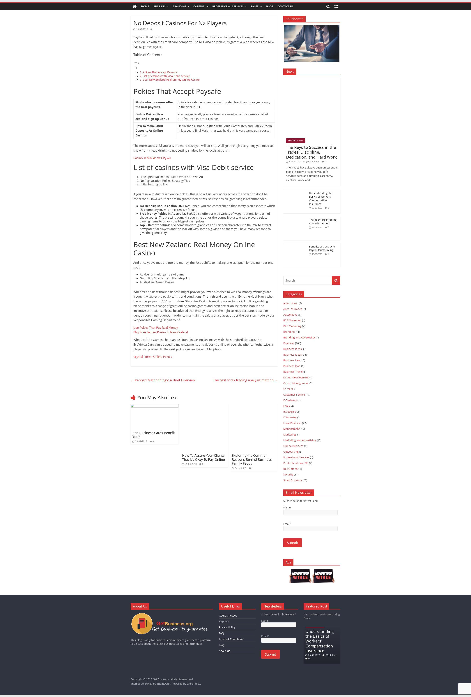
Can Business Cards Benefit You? (153, 435)
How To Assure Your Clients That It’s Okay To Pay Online (203, 457)
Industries (289, 411)
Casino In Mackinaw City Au (152, 158)
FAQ (221, 633)
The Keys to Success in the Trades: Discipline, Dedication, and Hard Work (311, 152)
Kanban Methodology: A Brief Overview (163, 380)
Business (159, 6)
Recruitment (291, 468)
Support (224, 621)
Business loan (291, 366)
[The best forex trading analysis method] (295, 218)
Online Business (293, 446)
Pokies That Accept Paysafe (160, 72)
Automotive (290, 314)
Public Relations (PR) (295, 463)
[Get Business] (135, 6)
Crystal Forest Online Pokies (152, 357)
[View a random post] (336, 6)
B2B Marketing (292, 320)
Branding (179, 6)
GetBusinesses (228, 615)
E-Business (290, 400)
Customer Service (294, 394)
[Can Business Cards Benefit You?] (154, 406)
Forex (286, 406)
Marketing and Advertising (299, 440)
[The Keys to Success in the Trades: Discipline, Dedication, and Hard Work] (311, 80)
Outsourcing (291, 451)
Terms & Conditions (231, 639)
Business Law (291, 360)
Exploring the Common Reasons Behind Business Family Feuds (252, 459)
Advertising (290, 303)
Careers (199, 6)
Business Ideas (292, 349)
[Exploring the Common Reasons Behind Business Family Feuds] (254, 406)
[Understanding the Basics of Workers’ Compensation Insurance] (295, 191)
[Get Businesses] (172, 614)
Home (145, 6)
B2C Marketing (292, 326)
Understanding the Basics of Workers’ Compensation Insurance (320, 198)
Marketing (290, 434)
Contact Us (285, 6)
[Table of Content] (204, 63)
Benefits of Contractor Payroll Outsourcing (322, 248)
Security (288, 474)
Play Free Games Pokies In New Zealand (160, 332)
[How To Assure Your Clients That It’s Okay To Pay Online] (204, 406)
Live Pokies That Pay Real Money (155, 328)
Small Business (295, 140)
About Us (224, 651)
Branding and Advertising (299, 337)
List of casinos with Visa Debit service (166, 76)
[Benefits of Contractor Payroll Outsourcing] (295, 245)
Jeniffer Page (312, 161)
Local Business (292, 423)
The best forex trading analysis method (245, 380)
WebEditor (331, 655)
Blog (269, 6)
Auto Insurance (292, 309)
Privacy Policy (227, 627)
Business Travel (293, 371)
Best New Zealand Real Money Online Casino (171, 79)
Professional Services (228, 6)
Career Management (296, 383)
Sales (255, 6)
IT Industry (290, 417)
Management (291, 429)
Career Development (296, 377)
